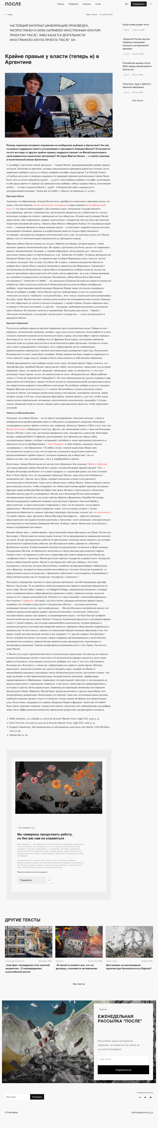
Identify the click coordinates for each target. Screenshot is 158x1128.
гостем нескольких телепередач (50, 205)
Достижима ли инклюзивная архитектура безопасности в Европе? (129, 967)
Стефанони (27, 601)
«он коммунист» (101, 512)
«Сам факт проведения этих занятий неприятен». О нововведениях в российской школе (27, 968)
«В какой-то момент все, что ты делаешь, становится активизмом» (77, 967)
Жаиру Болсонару (16, 429)
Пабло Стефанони (97, 464)
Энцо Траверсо (56, 444)
